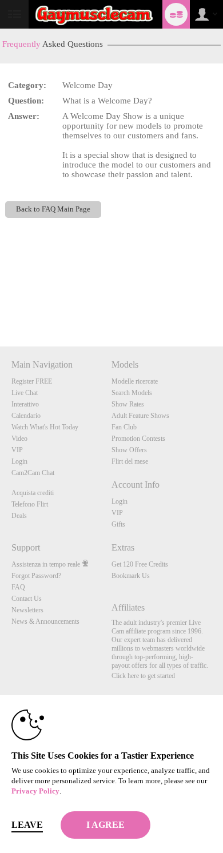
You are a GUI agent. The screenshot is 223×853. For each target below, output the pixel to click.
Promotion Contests (138, 439)
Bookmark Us (131, 576)
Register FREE (31, 381)
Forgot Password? (36, 576)
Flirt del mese (130, 461)
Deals (19, 516)
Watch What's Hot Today (44, 427)
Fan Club (124, 427)
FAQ (18, 587)
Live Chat (24, 393)
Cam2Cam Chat (32, 473)
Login (19, 461)
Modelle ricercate (135, 381)
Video (19, 439)
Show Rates (128, 404)
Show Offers (129, 450)
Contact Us (26, 599)
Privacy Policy (35, 791)
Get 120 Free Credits (140, 564)
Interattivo (25, 404)
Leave (27, 825)
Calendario (26, 416)
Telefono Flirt (29, 504)
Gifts (118, 524)
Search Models (132, 393)
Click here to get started (143, 676)
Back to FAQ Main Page (53, 209)
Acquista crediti (32, 493)
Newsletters (27, 610)
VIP (17, 450)
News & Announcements (45, 621)
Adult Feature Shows (140, 416)
